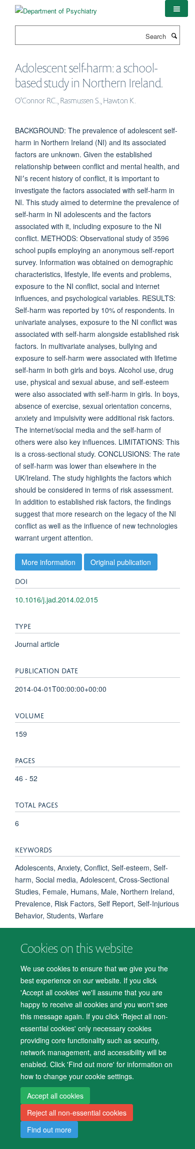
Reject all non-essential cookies (76, 1113)
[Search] (174, 35)
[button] (176, 8)
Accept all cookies (55, 1096)
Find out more (49, 1130)
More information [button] (49, 562)
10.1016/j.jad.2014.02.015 (56, 599)
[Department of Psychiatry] (56, 7)
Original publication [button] (120, 562)
